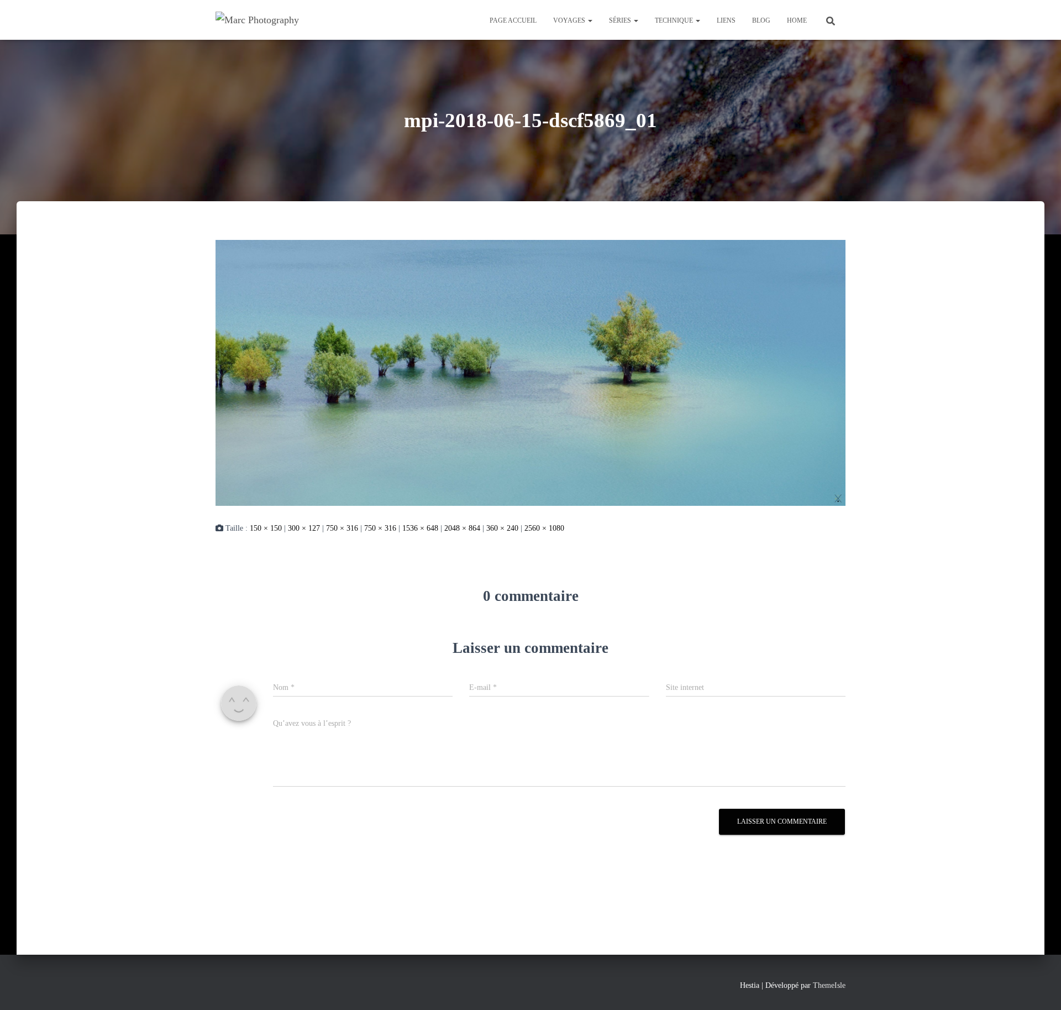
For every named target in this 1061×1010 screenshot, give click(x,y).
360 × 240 (502, 528)
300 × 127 (304, 528)
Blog (761, 20)
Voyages (570, 20)
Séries (621, 20)
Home (797, 20)
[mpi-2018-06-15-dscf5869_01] (530, 372)
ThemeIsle (829, 985)
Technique (675, 20)
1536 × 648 (420, 528)
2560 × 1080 (544, 528)
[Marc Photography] (257, 20)
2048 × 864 (462, 528)
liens (726, 20)
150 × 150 (266, 528)
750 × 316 (342, 528)
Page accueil (513, 20)
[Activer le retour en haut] (1039, 988)
